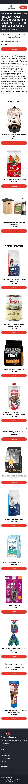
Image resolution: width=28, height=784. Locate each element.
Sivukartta (19, 781)
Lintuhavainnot (7, 755)
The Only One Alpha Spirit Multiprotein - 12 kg (14, 476)
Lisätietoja (14, 49)
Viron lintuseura (7, 753)
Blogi (4, 761)
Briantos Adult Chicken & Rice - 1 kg (14, 667)
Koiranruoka (14, 29)
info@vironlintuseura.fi (5, 1)
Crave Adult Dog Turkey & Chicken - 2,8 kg (14, 369)
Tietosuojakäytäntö (11, 781)
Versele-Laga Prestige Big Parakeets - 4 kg (14, 180)
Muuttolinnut (6, 758)
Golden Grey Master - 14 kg (14, 605)
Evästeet (19, 780)
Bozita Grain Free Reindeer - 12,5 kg (14, 519)
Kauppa (23, 7)
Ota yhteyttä (13, 780)
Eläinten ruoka (6, 29)
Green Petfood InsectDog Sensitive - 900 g (14, 562)
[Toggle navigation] (2, 7)
